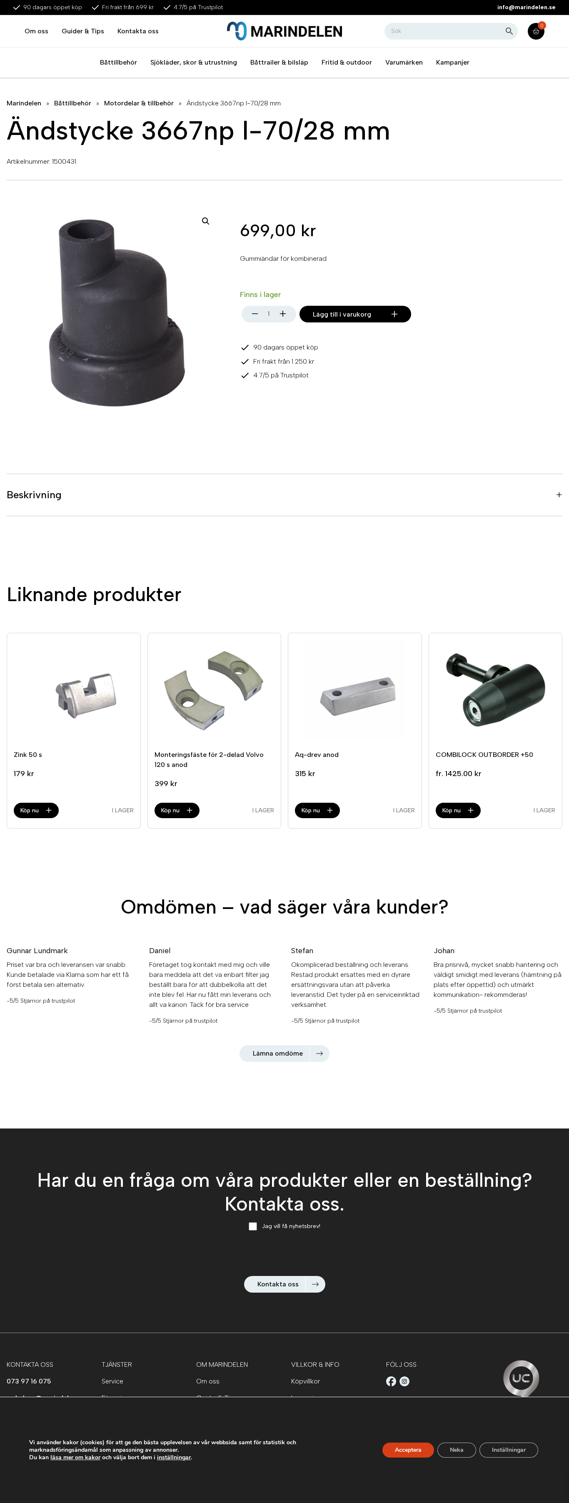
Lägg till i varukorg (342, 314)
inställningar (174, 1457)
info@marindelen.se (526, 7)
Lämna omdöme (278, 1053)
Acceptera (408, 1450)
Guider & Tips (83, 31)
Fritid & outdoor (347, 62)
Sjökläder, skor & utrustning (193, 62)
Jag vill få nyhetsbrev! (291, 1226)
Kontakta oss (138, 31)
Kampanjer (452, 62)
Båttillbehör (118, 62)
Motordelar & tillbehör (139, 103)
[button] (205, 221)
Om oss (36, 31)
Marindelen (24, 103)
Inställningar (509, 1450)
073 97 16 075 (29, 1381)
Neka (457, 1450)
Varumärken (404, 62)
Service (112, 1381)
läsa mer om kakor (75, 1457)
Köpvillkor (305, 1381)
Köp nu (29, 810)
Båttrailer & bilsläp (279, 62)
